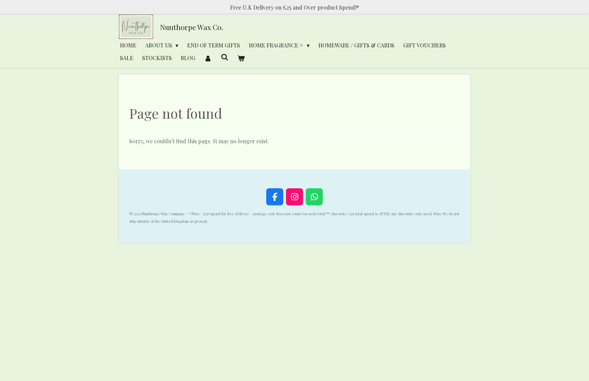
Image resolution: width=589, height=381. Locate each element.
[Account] (208, 58)
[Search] (224, 57)
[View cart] (241, 58)
